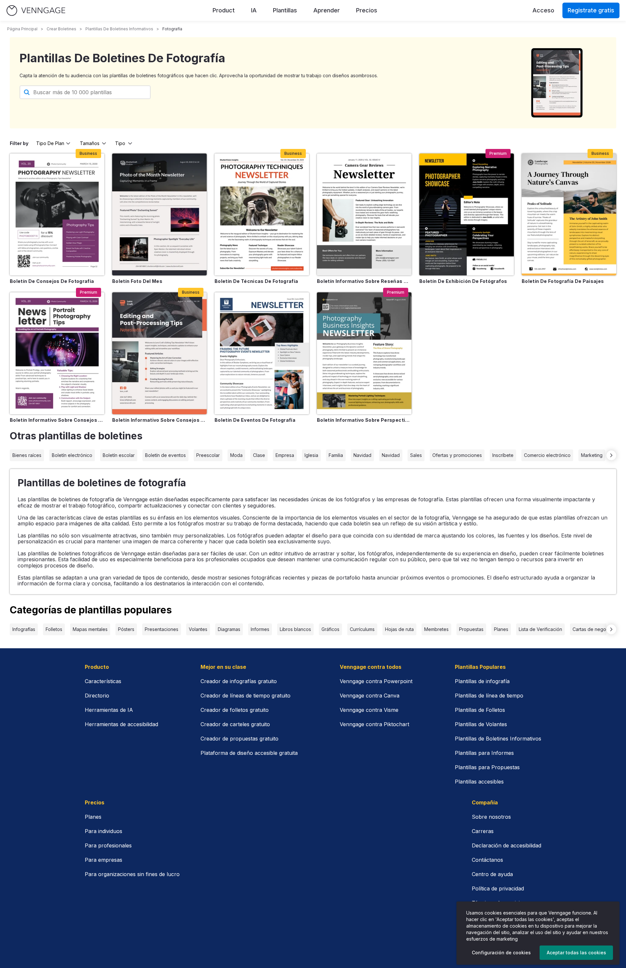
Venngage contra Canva (369, 695)
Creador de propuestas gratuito (239, 738)
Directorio (97, 695)
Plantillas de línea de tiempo (489, 695)
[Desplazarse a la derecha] (611, 455)
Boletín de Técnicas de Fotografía (256, 281)
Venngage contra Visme (369, 710)
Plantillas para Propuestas (487, 767)
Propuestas (471, 629)
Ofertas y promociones (457, 455)
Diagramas (229, 629)
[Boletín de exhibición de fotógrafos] (466, 214)
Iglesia (311, 455)
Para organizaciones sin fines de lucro (132, 874)
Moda (236, 455)
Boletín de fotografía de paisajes (563, 281)
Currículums (362, 629)
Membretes (436, 629)
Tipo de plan (50, 143)
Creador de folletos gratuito (235, 710)
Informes (260, 629)
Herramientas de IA (109, 710)
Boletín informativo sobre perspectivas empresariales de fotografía (364, 420)
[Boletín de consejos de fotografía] (57, 214)
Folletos (54, 629)
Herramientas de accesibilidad (121, 724)
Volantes (198, 629)
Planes (501, 629)
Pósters (126, 629)
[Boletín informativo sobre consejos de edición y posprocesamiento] (159, 353)
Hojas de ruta (399, 629)
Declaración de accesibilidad (506, 845)
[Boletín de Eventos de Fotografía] (262, 353)
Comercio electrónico (547, 455)
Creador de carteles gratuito (235, 724)
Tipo (120, 143)
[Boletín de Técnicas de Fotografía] (262, 214)
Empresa (285, 455)
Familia (336, 455)
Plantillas (285, 10)
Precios (366, 10)
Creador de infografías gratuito (239, 681)
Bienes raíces (26, 455)
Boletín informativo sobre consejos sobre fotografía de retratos (57, 420)
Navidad (362, 455)
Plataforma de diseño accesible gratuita (249, 753)
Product (224, 10)
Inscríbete (503, 455)
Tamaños (89, 143)
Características (103, 681)
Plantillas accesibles (479, 781)
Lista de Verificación (540, 629)
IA (254, 10)
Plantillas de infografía (482, 681)
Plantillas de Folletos (480, 710)
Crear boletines (61, 28)
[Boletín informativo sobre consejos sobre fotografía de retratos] (57, 353)
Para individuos (103, 831)
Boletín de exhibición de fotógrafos (463, 281)
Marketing (592, 455)
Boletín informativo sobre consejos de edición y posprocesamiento (159, 420)
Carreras (483, 831)
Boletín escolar (119, 455)
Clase (259, 455)
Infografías (23, 629)
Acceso (543, 10)
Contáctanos (487, 860)
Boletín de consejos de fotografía (52, 281)
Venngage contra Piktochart (374, 724)
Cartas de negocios (594, 629)
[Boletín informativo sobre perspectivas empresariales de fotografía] (364, 353)
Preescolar (208, 455)
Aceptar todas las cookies (576, 952)
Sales (416, 455)
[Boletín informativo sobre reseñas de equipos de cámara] (364, 214)
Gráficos (330, 629)
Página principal (22, 28)
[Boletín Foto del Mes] (159, 214)
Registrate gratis (591, 10)
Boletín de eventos (165, 455)
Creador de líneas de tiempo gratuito (246, 695)
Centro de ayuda (492, 874)
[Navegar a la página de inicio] (36, 10)
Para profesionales (108, 845)
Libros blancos (295, 629)
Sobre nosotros (491, 817)
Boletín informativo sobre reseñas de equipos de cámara (364, 281)
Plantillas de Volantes (481, 724)
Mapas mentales (90, 629)
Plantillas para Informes (484, 753)
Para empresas (103, 860)
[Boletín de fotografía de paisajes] (569, 214)
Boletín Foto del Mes (137, 281)
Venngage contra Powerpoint (376, 681)
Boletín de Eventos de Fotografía (255, 420)
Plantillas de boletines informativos (119, 28)
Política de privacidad (498, 888)
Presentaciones (161, 629)
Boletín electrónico (72, 455)
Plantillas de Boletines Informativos (498, 738)
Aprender (326, 10)
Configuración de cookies (501, 952)
